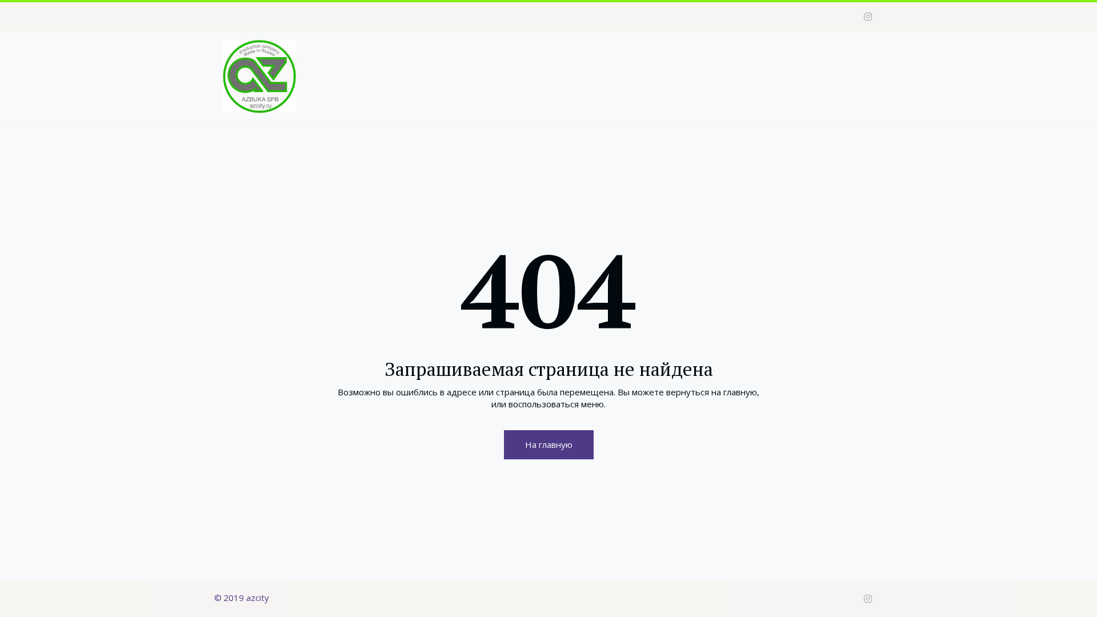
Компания (572, 54)
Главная (513, 54)
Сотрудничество (725, 54)
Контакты (802, 54)
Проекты (641, 54)
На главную (548, 444)
